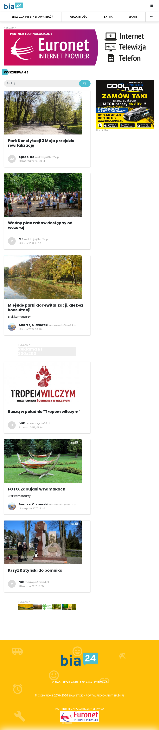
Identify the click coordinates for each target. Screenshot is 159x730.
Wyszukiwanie (16, 72)
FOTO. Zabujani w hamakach (36, 489)
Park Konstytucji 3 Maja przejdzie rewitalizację (41, 143)
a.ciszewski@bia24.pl (62, 325)
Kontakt (100, 682)
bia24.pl (119, 695)
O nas (56, 682)
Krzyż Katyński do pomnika (35, 570)
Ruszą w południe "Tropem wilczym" (44, 411)
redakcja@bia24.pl (47, 157)
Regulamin (70, 682)
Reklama (86, 682)
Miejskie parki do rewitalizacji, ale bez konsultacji (45, 308)
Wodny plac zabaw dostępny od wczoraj (40, 225)
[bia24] (13, 6)
